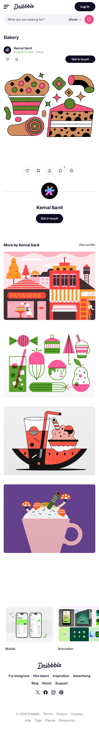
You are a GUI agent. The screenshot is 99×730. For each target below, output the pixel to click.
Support (61, 683)
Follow (40, 52)
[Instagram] (53, 692)
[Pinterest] (61, 692)
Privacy (61, 714)
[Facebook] (46, 692)
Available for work (24, 52)
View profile (87, 245)
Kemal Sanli (23, 48)
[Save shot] (16, 59)
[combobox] (35, 19)
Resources (67, 720)
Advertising (81, 676)
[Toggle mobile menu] (6, 6)
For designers (19, 676)
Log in (85, 6)
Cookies (77, 714)
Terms (48, 714)
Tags (38, 720)
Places (50, 720)
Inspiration (61, 676)
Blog (35, 683)
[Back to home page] (24, 6)
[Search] (89, 19)
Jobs (27, 720)
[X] (38, 692)
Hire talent (41, 676)
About (47, 683)
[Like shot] (7, 59)
